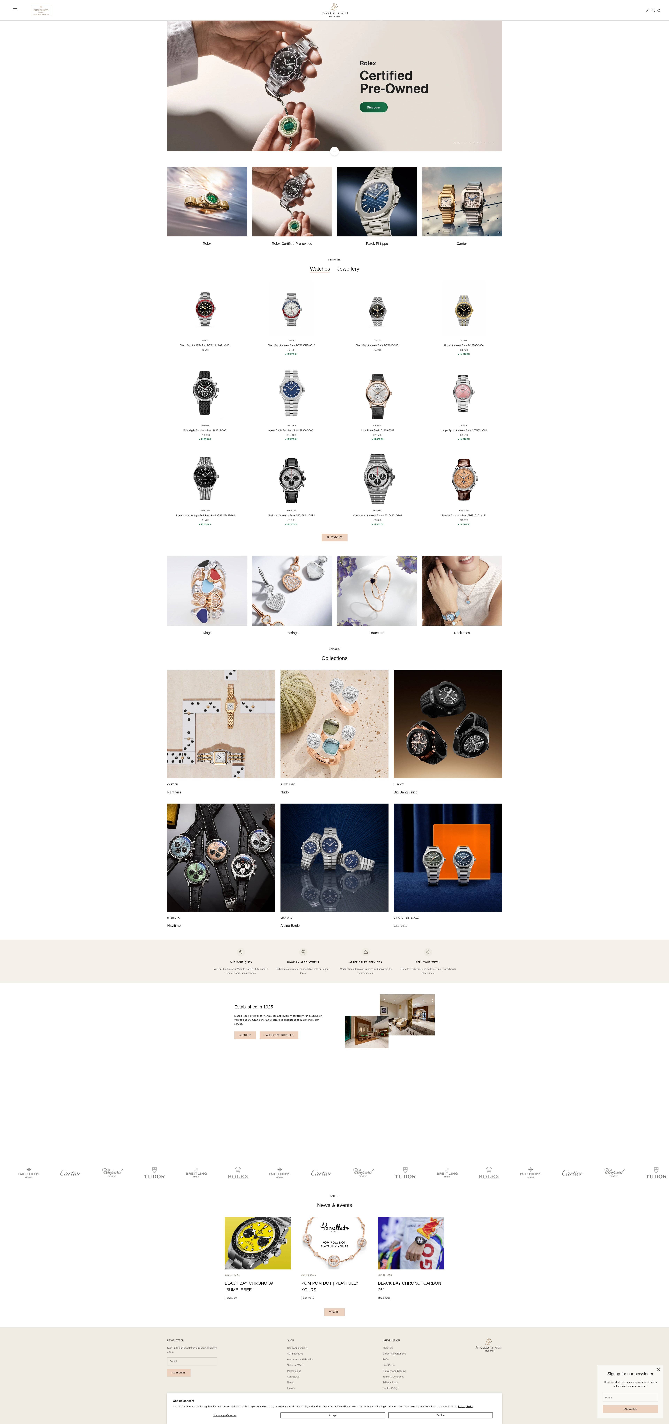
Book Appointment (297, 1347)
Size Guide (389, 1365)
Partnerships (294, 1371)
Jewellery (348, 269)
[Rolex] (631, 10)
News (290, 1382)
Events (291, 1388)
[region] (334, 86)
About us (245, 1035)
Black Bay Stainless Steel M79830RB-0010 (291, 345)
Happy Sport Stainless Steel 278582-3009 (464, 430)
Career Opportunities (394, 1353)
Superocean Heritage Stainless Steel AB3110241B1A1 (205, 515)
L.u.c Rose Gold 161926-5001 (377, 430)
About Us (388, 1347)
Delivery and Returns (394, 1371)
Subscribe (630, 1409)
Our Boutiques (295, 1353)
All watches (335, 537)
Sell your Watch (295, 1365)
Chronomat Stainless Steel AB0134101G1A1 (377, 515)
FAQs (386, 1359)
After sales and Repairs (300, 1359)
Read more (231, 1298)
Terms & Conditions (393, 1376)
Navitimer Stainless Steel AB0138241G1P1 (291, 515)
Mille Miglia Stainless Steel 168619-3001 (205, 430)
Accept (332, 1415)
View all (334, 1312)
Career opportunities (279, 1035)
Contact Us (293, 1376)
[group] (334, 86)
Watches (320, 269)
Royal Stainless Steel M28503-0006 (464, 345)
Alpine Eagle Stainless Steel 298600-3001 (291, 430)
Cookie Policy (390, 1388)
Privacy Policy (465, 1406)
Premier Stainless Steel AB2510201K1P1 (463, 515)
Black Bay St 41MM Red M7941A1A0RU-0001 (205, 345)
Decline (440, 1415)
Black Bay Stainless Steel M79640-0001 (378, 345)
